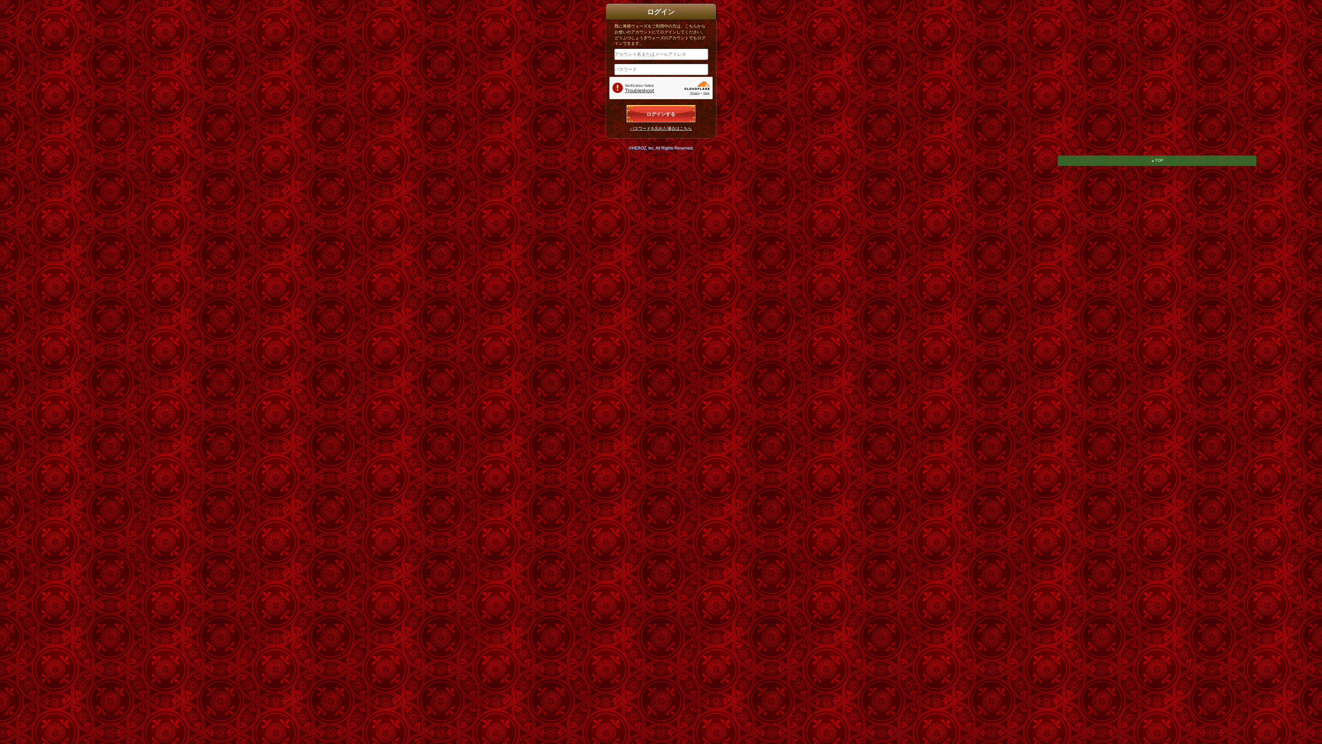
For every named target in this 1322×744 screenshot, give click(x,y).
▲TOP (1157, 160)
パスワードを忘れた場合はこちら (661, 128)
